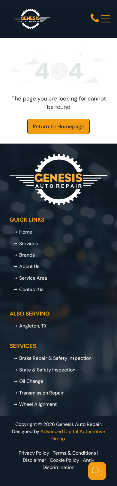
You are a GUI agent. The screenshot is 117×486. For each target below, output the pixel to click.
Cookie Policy (64, 460)
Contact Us (31, 289)
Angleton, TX (33, 326)
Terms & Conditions (74, 453)
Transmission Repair (41, 393)
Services (28, 243)
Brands (27, 255)
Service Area (33, 278)
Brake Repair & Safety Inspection (55, 358)
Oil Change (31, 381)
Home (25, 232)
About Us (29, 266)
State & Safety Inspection (47, 370)
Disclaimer (34, 460)
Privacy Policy (34, 453)
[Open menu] (105, 18)
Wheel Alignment (38, 404)
